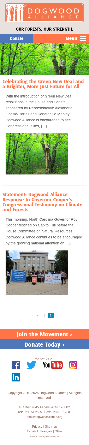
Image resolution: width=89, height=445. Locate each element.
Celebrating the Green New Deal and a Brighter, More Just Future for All (43, 84)
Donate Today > (44, 344)
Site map (51, 426)
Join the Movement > (44, 334)
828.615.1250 (61, 412)
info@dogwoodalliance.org (44, 417)
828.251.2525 (33, 412)
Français (46, 431)
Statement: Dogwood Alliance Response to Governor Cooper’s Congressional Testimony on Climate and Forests (42, 202)
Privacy (37, 426)
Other (58, 431)
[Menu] (83, 38)
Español (32, 431)
